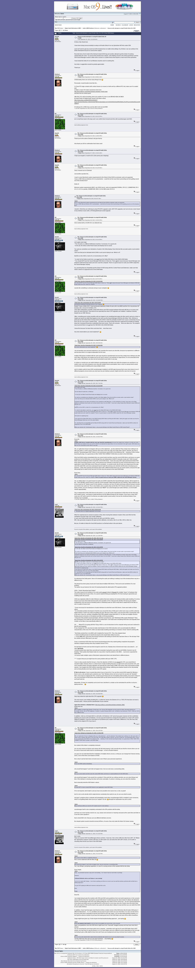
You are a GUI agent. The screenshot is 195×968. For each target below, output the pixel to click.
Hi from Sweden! (76, 961)
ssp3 (56, 504)
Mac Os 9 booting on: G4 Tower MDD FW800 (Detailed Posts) (87, 953)
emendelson (96, 964)
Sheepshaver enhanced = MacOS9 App (82, 964)
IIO (55, 113)
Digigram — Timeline (77, 956)
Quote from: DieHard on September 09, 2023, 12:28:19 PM (89, 733)
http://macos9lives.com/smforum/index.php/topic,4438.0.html (90, 91)
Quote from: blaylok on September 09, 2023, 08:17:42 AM (89, 538)
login (60, 16)
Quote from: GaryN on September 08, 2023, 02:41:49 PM (88, 281)
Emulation (69, 964)
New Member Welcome (66, 961)
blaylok (57, 36)
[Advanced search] (112, 22)
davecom (106, 957)
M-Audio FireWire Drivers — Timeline (81, 962)
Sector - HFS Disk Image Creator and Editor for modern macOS (87, 957)
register (64, 16)
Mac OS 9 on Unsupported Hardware (63, 953)
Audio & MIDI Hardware (66, 956)
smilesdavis (102, 28)
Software (70, 954)
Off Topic (70, 959)
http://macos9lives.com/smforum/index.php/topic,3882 (110, 705)
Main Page (58, 25)
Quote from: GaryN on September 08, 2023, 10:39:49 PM (88, 345)
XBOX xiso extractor (77, 954)
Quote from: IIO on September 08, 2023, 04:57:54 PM (88, 302)
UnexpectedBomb (107, 953)
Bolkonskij (86, 959)
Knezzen (84, 961)
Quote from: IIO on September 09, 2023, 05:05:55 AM (88, 509)
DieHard (57, 74)
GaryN (57, 237)
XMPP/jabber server (77, 959)
